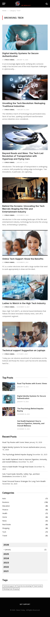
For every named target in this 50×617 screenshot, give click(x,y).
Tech (4, 532)
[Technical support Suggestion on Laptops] (25, 334)
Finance (5, 509)
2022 (6, 567)
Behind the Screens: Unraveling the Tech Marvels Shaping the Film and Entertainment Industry (23, 209)
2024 (6, 558)
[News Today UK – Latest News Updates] (25, 4)
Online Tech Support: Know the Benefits (22, 259)
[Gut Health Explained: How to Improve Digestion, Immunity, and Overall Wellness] (8, 424)
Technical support (8, 586)
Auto (4, 498)
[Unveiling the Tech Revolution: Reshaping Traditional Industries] (25, 87)
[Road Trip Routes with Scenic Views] (8, 386)
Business (5, 502)
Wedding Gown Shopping (11, 589)
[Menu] (3, 3)
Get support (25, 604)
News (4, 521)
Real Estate (6, 524)
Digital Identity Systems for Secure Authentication (21, 447)
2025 (6, 554)
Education (6, 506)
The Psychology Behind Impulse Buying (17, 454)
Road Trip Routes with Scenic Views (32, 383)
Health (4, 513)
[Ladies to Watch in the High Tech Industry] (25, 287)
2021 (5, 571)
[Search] (46, 3)
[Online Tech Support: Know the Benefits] (25, 243)
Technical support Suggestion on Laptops (23, 350)
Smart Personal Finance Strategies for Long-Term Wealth (24, 481)
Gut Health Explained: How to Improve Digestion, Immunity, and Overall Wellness (30, 423)
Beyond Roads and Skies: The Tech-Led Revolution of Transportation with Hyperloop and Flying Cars (22, 156)
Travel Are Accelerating (24, 586)
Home (4, 517)
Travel (4, 535)
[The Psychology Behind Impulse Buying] (8, 411)
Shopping (5, 528)
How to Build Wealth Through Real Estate (18, 467)
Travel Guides (38, 586)
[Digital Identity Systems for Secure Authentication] (25, 37)
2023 (6, 562)
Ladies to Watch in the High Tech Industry (24, 303)
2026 (6, 545)
